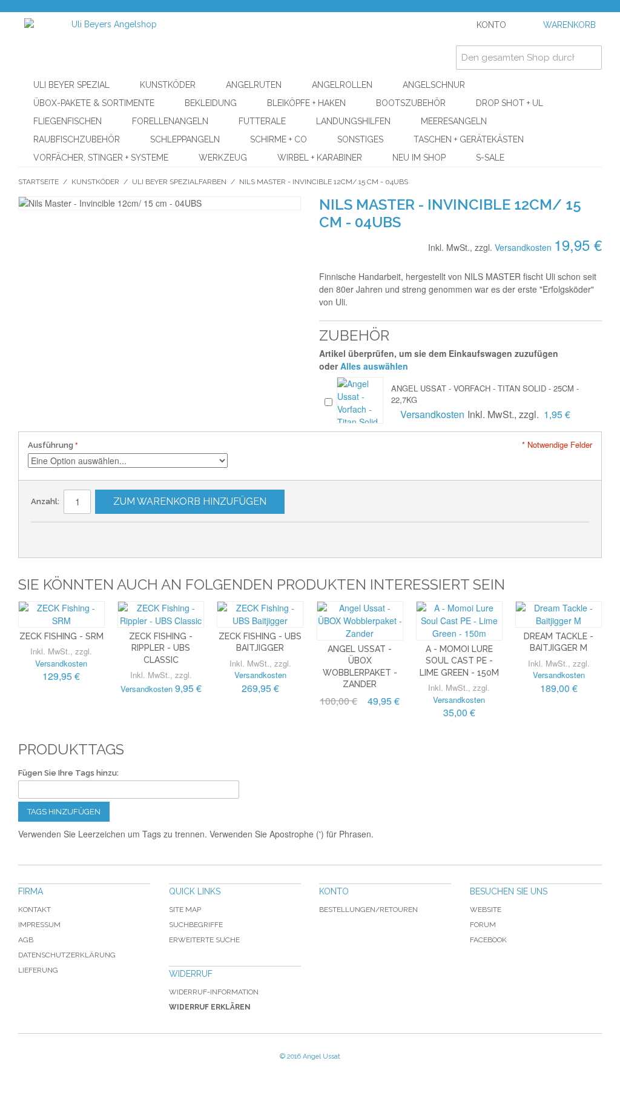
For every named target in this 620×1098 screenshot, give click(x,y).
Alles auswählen (374, 366)
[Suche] (590, 57)
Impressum (39, 924)
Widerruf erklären (210, 1007)
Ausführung (50, 445)
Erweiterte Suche (204, 940)
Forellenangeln (170, 121)
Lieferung (38, 970)
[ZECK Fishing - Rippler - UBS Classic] (160, 614)
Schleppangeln (185, 139)
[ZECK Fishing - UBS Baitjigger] (260, 614)
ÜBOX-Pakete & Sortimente (93, 103)
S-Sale (490, 157)
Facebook (488, 940)
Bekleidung (211, 103)
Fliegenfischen (67, 121)
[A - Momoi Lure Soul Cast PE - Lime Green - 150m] (459, 620)
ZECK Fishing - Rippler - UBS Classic (161, 648)
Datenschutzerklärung (67, 955)
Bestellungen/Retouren (368, 909)
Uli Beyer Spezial (71, 85)
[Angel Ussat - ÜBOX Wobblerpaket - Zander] (360, 620)
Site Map (185, 909)
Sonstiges (360, 139)
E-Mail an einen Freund (52, 536)
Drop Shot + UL (509, 103)
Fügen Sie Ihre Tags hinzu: (68, 772)
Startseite (38, 182)
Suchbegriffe (196, 924)
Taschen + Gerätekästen (469, 139)
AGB (25, 940)
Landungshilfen (353, 121)
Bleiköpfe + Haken (306, 103)
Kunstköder (168, 85)
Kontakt (34, 909)
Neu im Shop (419, 157)
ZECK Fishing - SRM (61, 636)
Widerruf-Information (214, 992)
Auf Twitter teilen (100, 536)
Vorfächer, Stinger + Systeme (100, 157)
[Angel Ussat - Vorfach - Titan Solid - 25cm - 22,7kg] (360, 400)
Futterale (262, 121)
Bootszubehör (411, 103)
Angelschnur (434, 85)
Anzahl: (45, 501)
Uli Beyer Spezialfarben (179, 182)
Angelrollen (342, 85)
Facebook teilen (76, 536)
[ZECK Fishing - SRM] (61, 614)
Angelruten (254, 85)
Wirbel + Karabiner (319, 157)
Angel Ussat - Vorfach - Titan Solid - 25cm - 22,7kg (485, 393)
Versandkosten (523, 247)
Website (485, 909)
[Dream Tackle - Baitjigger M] (558, 614)
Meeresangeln (454, 121)
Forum (483, 924)
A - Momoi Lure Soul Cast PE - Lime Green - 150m (459, 660)
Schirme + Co (278, 139)
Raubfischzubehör (76, 139)
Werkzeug (223, 157)
